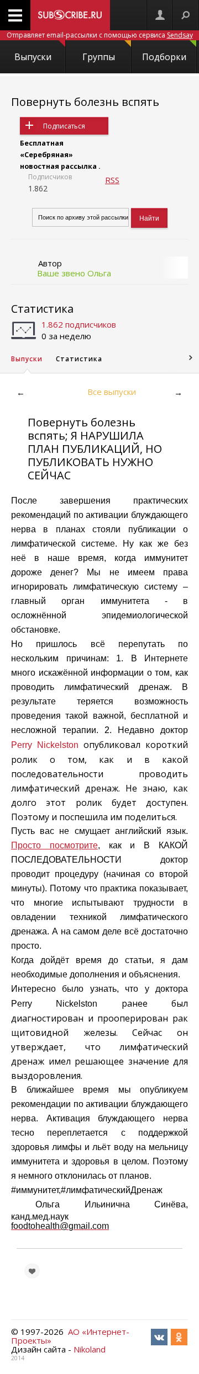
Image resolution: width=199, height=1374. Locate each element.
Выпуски (32, 57)
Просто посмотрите (54, 845)
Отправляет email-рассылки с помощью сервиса (100, 35)
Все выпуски (111, 391)
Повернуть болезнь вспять (85, 101)
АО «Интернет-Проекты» (70, 1336)
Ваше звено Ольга (74, 273)
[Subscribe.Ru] (70, 15)
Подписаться (64, 126)
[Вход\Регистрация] (160, 15)
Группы (98, 57)
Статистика (42, 308)
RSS (112, 179)
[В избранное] (32, 1271)
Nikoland (90, 1349)
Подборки (164, 57)
